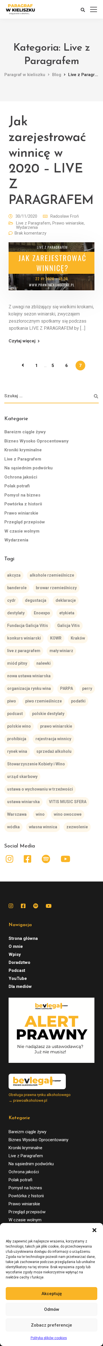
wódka (13, 827)
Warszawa (17, 814)
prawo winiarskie (56, 726)
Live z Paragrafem (33, 223)
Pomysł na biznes (22, 495)
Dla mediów (20, 986)
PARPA (66, 688)
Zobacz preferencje (51, 1325)
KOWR (56, 638)
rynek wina (17, 751)
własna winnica (43, 827)
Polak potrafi (17, 486)
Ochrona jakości (20, 477)
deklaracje (66, 600)
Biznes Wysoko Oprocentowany (36, 441)
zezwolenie (77, 827)
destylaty (16, 613)
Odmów (51, 1309)
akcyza (14, 575)
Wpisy (15, 954)
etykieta (66, 613)
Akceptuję (51, 1293)
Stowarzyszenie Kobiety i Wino (36, 764)
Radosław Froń (64, 216)
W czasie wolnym (21, 531)
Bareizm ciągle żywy (25, 431)
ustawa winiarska (23, 801)
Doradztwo (19, 962)
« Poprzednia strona (23, 365)
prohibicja (16, 738)
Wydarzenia (27, 227)
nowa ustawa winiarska (29, 676)
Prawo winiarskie (68, 223)
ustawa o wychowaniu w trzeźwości (40, 789)
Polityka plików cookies (49, 1338)
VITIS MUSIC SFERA (67, 801)
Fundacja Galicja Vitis (27, 625)
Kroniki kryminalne (23, 449)
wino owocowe (68, 814)
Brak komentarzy (30, 233)
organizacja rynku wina (29, 688)
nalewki (43, 663)
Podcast (17, 970)
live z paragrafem (23, 650)
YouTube (18, 978)
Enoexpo (42, 613)
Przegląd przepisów (24, 522)
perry (87, 688)
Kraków (78, 638)
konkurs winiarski (24, 638)
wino (40, 814)
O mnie (16, 946)
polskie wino (19, 726)
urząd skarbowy (22, 776)
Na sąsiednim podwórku (28, 467)
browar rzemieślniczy (56, 587)
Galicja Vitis (68, 625)
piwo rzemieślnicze (43, 701)
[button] (94, 1230)
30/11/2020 (26, 216)
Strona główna (23, 938)
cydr (11, 600)
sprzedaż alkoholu (54, 751)
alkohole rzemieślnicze (52, 575)
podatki (78, 701)
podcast (15, 713)
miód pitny (17, 663)
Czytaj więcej (22, 341)
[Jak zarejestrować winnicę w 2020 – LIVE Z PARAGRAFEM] (51, 270)
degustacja (35, 600)
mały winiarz (61, 650)
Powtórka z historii (23, 504)
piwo (11, 701)
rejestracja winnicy (53, 738)
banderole (17, 587)
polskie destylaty (48, 713)
